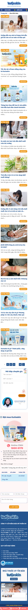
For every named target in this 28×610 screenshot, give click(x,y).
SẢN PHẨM (8, 10)
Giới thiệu (6, 551)
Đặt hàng (15, 507)
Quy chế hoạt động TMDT (10, 553)
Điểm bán (19, 10)
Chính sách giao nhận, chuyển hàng (13, 554)
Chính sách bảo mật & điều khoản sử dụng (15, 558)
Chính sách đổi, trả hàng (10, 556)
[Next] (23, 364)
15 (20, 364)
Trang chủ (4, 13)
